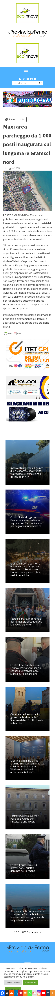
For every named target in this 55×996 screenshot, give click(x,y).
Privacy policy (12, 989)
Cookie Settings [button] (13, 982)
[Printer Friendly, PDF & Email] (12, 333)
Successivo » (34, 932)
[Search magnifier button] (40, 83)
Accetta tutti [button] (30, 982)
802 (24, 932)
